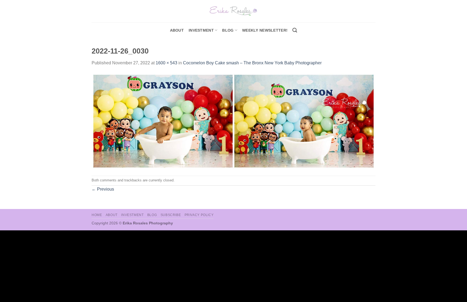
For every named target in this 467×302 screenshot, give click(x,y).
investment (201, 30)
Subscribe (171, 215)
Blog (228, 30)
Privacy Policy (199, 215)
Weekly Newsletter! (265, 30)
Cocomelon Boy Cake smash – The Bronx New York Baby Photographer (252, 63)
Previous (103, 189)
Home (97, 215)
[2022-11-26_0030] (233, 120)
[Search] (294, 30)
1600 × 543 (166, 63)
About (177, 30)
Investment (132, 215)
